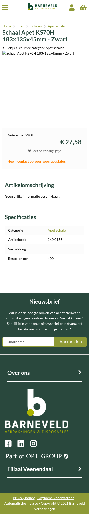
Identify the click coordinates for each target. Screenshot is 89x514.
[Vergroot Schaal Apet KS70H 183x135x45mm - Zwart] (38, 53)
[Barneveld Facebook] (11, 443)
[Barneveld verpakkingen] (41, 9)
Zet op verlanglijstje (47, 151)
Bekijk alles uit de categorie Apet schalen (35, 48)
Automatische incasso (21, 503)
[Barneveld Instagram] (36, 443)
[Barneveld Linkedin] (24, 443)
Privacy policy (24, 498)
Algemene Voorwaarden (55, 498)
